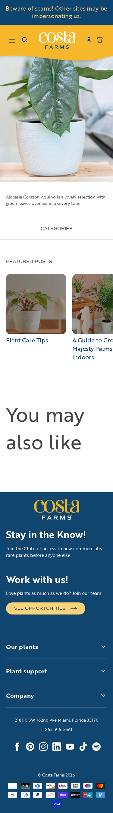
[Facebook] (17, 746)
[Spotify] (96, 746)
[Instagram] (43, 746)
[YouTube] (70, 746)
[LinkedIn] (56, 746)
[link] (57, 40)
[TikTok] (83, 746)
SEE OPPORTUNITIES (40, 608)
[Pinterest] (30, 746)
